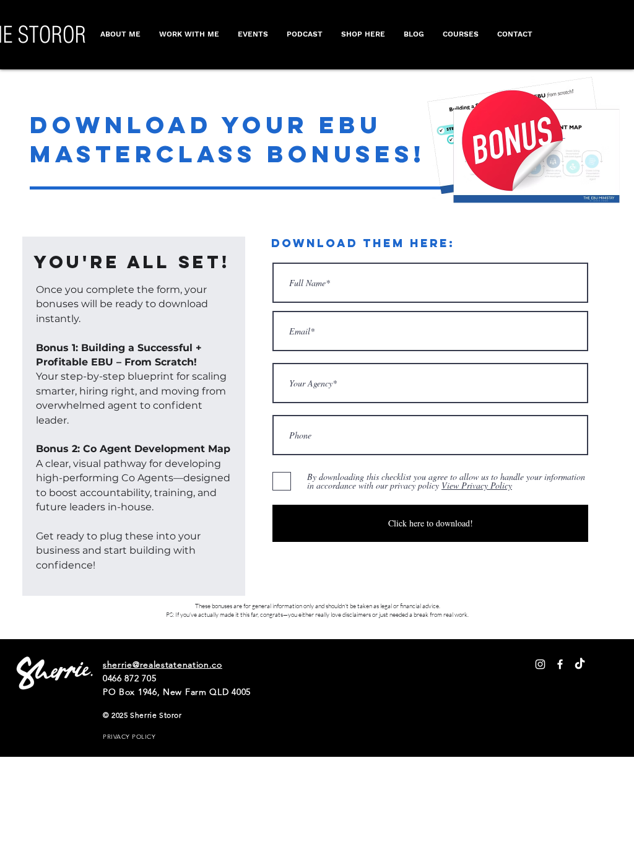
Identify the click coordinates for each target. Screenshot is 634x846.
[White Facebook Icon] (560, 664)
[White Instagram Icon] (540, 664)
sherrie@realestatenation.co (162, 664)
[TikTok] (579, 664)
